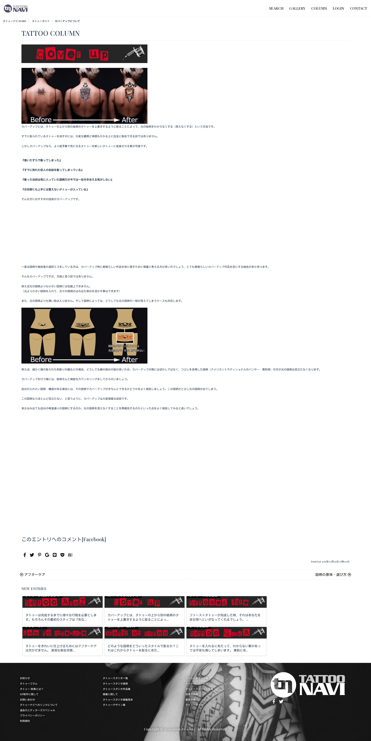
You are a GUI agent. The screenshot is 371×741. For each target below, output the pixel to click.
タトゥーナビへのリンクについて (39, 704)
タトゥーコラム (28, 683)
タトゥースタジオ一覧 (115, 678)
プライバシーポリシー (32, 715)
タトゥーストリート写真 (199, 689)
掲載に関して (110, 694)
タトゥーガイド (194, 704)
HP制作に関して (29, 694)
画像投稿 (191, 699)
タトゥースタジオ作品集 (116, 689)
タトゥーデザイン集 (114, 704)
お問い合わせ (27, 699)
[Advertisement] (185, 235)
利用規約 (25, 720)
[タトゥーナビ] (15, 8)
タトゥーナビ (188, 729)
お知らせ (25, 678)
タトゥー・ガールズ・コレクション (206, 683)
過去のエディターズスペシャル (37, 710)
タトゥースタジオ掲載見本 (118, 699)
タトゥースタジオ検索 (115, 683)
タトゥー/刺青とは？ (31, 689)
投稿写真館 (192, 694)
